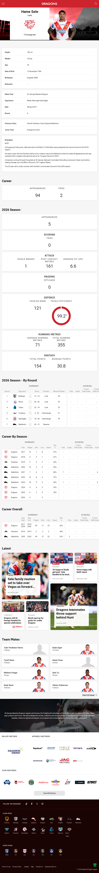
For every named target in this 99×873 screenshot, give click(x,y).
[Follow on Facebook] (32, 804)
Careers (26, 867)
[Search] (95, 3)
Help (32, 867)
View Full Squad (88, 695)
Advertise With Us (50, 867)
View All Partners (49, 793)
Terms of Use (6, 867)
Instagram (31, 34)
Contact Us (39, 867)
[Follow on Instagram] (42, 804)
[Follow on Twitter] (37, 804)
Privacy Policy (16, 867)
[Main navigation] (3, 3)
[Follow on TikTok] (26, 804)
